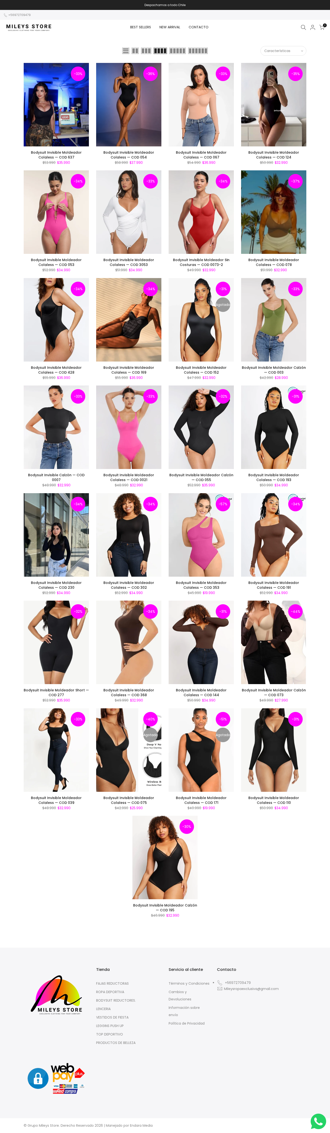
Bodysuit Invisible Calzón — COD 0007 (56, 477)
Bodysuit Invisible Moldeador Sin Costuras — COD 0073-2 (201, 262)
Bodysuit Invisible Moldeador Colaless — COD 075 (128, 800)
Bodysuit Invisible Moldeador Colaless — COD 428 (56, 370)
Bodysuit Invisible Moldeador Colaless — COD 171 (201, 800)
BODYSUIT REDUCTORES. (116, 1000)
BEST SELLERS (140, 27)
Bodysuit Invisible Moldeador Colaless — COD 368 (128, 692)
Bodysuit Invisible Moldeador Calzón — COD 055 (201, 477)
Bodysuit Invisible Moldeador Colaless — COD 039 (56, 800)
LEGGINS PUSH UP (110, 1025)
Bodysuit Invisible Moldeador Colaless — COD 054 (128, 155)
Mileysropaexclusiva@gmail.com (251, 988)
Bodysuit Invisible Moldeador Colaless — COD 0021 (128, 477)
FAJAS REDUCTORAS (112, 983)
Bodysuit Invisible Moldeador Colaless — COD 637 (56, 155)
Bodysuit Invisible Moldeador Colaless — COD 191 (273, 585)
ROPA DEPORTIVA (110, 991)
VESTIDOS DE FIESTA (112, 1017)
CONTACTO (198, 27)
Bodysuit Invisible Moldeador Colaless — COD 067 (201, 155)
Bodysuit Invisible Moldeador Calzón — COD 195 (165, 908)
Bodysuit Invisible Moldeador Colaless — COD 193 (273, 477)
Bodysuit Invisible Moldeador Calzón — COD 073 (274, 692)
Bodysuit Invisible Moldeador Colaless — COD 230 (56, 585)
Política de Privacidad (187, 1023)
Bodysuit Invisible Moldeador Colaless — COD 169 (128, 370)
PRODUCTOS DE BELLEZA (116, 1042)
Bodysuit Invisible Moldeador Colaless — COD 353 (201, 585)
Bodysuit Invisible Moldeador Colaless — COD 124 (273, 155)
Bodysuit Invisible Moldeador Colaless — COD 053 (56, 262)
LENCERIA (103, 1008)
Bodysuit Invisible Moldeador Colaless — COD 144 (201, 692)
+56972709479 (19, 15)
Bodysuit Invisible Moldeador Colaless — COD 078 (273, 262)
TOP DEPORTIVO (109, 1034)
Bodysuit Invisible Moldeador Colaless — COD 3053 (128, 262)
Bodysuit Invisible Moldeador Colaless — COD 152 (201, 370)
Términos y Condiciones (189, 983)
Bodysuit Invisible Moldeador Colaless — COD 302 (128, 585)
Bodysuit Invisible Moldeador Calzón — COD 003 (274, 370)
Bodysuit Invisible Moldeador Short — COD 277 (56, 692)
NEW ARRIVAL (169, 27)
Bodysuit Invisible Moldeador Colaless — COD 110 (273, 800)
